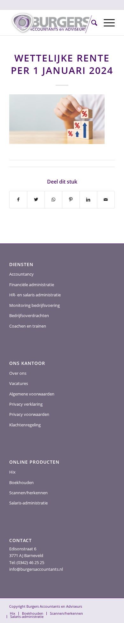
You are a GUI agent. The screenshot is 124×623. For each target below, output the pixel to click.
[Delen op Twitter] (36, 199)
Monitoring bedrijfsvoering (34, 305)
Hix (12, 472)
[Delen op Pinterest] (70, 199)
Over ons (17, 373)
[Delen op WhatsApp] (53, 199)
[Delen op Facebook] (18, 199)
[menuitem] (91, 22)
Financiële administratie (31, 284)
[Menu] (106, 22)
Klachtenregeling (25, 425)
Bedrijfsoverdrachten (29, 315)
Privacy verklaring (26, 404)
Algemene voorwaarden (31, 394)
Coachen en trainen (27, 326)
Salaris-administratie (28, 503)
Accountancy (21, 274)
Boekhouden (21, 482)
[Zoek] (91, 22)
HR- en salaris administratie (35, 295)
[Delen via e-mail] (105, 199)
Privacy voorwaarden (29, 414)
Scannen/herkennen (28, 493)
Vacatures (18, 383)
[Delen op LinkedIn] (88, 199)
